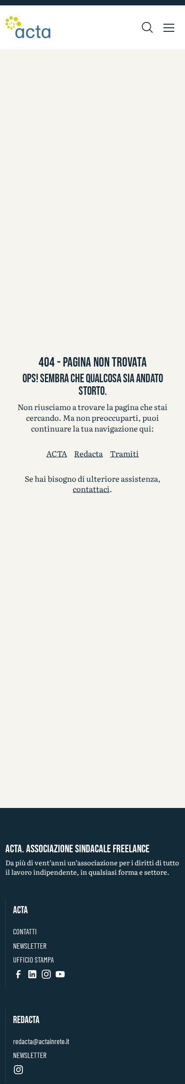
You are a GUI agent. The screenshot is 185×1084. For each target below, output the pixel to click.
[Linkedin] (32, 973)
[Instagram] (46, 973)
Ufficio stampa (33, 959)
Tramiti (124, 453)
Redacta (88, 453)
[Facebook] (18, 973)
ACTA (56, 453)
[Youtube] (60, 973)
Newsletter (29, 945)
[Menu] (169, 27)
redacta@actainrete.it (41, 1040)
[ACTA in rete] (27, 27)
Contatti (25, 931)
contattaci (91, 488)
